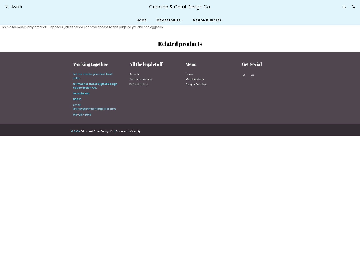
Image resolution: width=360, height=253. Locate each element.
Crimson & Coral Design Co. (180, 7)
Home (141, 20)
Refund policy (138, 84)
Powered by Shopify (128, 131)
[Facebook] (244, 75)
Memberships (169, 20)
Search (134, 74)
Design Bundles (207, 20)
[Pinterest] (252, 75)
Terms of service (140, 79)
